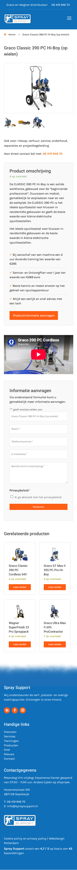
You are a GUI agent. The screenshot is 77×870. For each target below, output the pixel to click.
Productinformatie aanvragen (34, 315)
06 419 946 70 (60, 5)
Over (7, 749)
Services (10, 736)
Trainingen (11, 741)
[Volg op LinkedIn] (7, 710)
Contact (9, 758)
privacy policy (37, 838)
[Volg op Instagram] (23, 710)
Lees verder (19, 587)
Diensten (10, 732)
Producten (11, 745)
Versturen (38, 506)
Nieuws (9, 754)
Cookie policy (13, 838)
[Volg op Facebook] (15, 710)
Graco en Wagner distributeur (26, 5)
